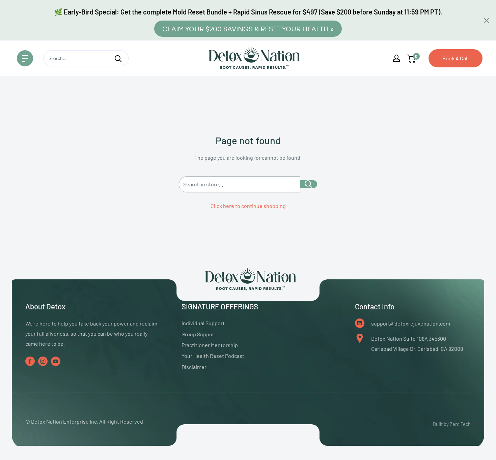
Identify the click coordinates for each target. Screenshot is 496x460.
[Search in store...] (308, 184)
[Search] (118, 58)
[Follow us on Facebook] (30, 361)
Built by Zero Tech (452, 424)
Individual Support (203, 323)
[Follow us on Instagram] (43, 361)
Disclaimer (194, 367)
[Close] (486, 20)
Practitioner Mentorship (210, 345)
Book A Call (455, 58)
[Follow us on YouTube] (55, 361)
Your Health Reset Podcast (213, 355)
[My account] (396, 58)
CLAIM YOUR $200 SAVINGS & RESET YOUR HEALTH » (248, 28)
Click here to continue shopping (248, 206)
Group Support (199, 334)
